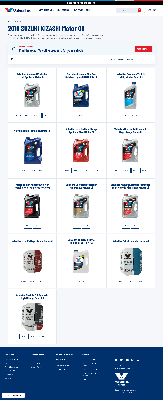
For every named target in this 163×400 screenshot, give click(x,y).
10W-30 (27, 115)
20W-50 (37, 115)
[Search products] (139, 10)
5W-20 (135, 171)
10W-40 (32, 171)
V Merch (89, 10)
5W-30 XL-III (135, 115)
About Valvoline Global (13, 359)
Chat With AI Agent (13, 395)
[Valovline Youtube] (127, 360)
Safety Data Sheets (89, 359)
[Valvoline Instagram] (132, 360)
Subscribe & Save (11, 371)
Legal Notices (119, 365)
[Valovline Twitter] (121, 360)
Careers (8, 363)
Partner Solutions (62, 366)
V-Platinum (9, 375)
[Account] (149, 10)
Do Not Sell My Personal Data (124, 368)
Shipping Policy (36, 367)
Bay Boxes (78, 10)
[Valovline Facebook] (116, 360)
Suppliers (85, 379)
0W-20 (18, 115)
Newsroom (9, 378)
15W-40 (81, 281)
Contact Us (35, 359)
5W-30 (46, 115)
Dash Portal (60, 369)
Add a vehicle (142, 49)
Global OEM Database (89, 369)
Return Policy (35, 363)
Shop (10, 21)
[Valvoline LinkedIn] (138, 360)
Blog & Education (11, 367)
